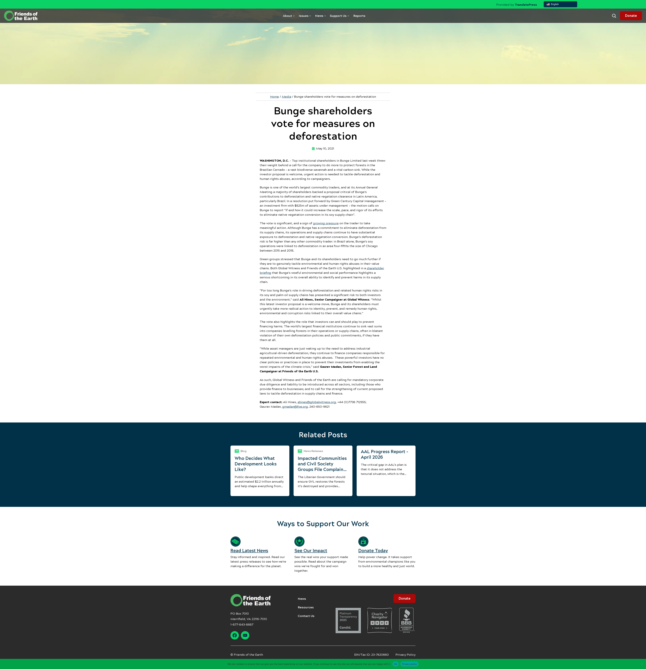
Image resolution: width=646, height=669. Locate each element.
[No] (641, 664)
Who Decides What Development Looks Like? (256, 464)
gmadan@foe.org (295, 407)
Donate (631, 16)
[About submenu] (294, 16)
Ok (395, 663)
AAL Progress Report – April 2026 (384, 454)
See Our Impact (310, 550)
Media (286, 97)
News (302, 599)
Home (274, 97)
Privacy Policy (406, 655)
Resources (306, 607)
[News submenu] (325, 16)
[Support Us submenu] (348, 16)
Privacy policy (409, 663)
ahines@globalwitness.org (317, 402)
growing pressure (326, 223)
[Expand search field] (614, 15)
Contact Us (306, 616)
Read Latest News (249, 550)
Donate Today (373, 550)
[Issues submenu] (310, 16)
